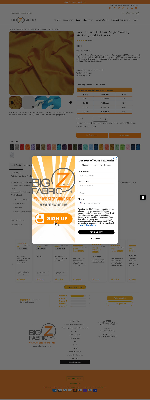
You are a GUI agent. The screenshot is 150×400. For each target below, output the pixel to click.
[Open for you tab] (143, 197)
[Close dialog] (115, 158)
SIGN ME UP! (96, 232)
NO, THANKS (96, 239)
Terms (93, 225)
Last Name (83, 181)
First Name (83, 171)
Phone (81, 199)
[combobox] (82, 203)
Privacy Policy (83, 225)
